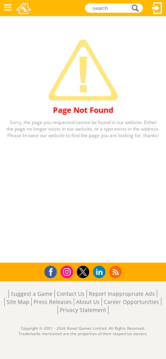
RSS (116, 271)
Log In (157, 8)
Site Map (18, 301)
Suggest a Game (32, 293)
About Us (88, 301)
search (137, 7)
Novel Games (23, 8)
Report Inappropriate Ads (122, 293)
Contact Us (71, 293)
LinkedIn (100, 272)
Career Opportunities (131, 301)
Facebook (53, 271)
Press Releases (53, 301)
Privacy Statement (83, 310)
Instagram (68, 271)
